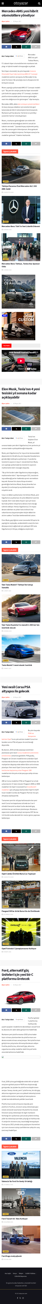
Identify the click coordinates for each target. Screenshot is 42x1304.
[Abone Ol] (19, 56)
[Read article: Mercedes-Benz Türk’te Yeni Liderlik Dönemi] (21, 210)
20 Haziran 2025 (8, 1222)
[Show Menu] (3, 3)
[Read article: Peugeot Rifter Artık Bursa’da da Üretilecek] (21, 895)
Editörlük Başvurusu (21, 1276)
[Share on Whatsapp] (26, 47)
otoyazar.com (23, 1293)
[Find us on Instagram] (23, 1298)
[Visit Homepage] (20, 3)
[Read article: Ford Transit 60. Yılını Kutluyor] (21, 1202)
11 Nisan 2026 (7, 270)
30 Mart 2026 (7, 952)
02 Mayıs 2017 (17, 21)
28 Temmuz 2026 (8, 914)
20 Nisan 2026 (7, 229)
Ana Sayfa (8, 1273)
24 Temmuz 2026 (8, 1184)
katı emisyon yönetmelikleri (28, 104)
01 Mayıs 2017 (17, 985)
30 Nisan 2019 (7, 631)
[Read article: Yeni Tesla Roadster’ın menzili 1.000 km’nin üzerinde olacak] (21, 608)
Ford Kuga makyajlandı (12, 1256)
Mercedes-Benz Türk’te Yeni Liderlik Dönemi (21, 226)
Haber (5, 181)
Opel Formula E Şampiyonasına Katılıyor (19, 948)
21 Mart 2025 (7, 591)
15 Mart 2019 (7, 668)
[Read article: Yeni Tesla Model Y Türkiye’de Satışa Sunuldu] (21, 568)
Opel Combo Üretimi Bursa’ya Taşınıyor (19, 873)
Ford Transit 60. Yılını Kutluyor (15, 1218)
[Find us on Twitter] (20, 1298)
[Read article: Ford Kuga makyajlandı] (21, 1240)
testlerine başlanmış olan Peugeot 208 (16, 770)
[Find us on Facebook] (17, 1298)
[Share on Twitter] (16, 47)
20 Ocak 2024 (7, 1259)
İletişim (21, 1273)
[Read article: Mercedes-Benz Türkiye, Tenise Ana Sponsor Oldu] (21, 247)
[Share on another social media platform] (35, 47)
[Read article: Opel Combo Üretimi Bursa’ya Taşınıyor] (21, 857)
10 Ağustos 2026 (8, 877)
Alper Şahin (6, 21)
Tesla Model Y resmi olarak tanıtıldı (17, 665)
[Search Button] (39, 3)
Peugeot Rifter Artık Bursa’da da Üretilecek (21, 911)
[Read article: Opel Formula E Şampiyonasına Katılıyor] (21, 932)
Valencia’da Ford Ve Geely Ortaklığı (17, 1181)
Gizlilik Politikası (30, 1273)
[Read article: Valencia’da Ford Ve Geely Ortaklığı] (21, 1165)
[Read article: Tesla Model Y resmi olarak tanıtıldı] (21, 649)
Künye (15, 1273)
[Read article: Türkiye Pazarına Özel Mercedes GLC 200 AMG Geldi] (21, 170)
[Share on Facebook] (6, 47)
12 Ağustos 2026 (8, 192)
